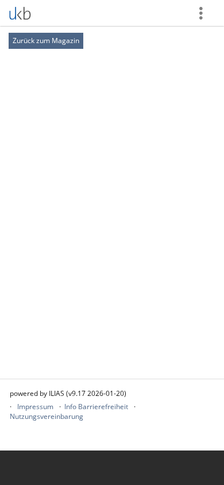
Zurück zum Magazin (46, 40)
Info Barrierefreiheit (96, 406)
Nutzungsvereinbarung (46, 416)
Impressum (35, 406)
